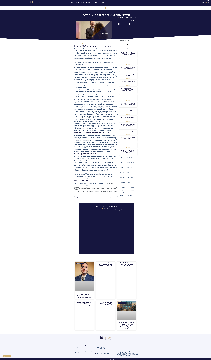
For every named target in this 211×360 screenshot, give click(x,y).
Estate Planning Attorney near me (93, 191)
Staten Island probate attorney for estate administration (128, 138)
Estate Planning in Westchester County (128, 180)
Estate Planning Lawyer (101, 191)
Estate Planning (78, 43)
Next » (109, 333)
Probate (85, 43)
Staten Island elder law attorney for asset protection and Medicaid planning (128, 151)
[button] (119, 24)
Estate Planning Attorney (84, 191)
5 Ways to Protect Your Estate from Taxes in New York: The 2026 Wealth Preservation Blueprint (128, 110)
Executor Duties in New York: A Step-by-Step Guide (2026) (128, 68)
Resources (88, 2)
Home (72, 2)
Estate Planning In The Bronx (126, 167)
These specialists (87, 118)
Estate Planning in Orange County (127, 190)
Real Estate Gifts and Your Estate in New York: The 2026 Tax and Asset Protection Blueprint (128, 96)
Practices (82, 2)
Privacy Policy (108, 359)
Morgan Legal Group (115, 359)
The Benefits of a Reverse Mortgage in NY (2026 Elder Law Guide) (128, 125)
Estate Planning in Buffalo (125, 172)
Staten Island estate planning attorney (128, 144)
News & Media (95, 2)
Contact (103, 2)
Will (75, 192)
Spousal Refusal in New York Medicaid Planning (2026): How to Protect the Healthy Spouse (128, 60)
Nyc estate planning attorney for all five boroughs (128, 132)
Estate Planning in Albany (125, 182)
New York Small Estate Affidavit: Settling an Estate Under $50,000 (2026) (128, 82)
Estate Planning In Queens (125, 169)
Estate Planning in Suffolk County (127, 185)
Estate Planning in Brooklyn (125, 164)
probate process (115, 191)
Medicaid (106, 191)
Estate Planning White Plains (126, 195)
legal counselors (111, 183)
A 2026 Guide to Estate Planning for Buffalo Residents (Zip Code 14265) (128, 104)
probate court (110, 191)
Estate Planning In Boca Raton (126, 192)
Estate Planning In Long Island (126, 159)
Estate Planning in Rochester (126, 175)
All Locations (121, 345)
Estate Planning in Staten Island (126, 177)
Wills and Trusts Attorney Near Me (82, 192)
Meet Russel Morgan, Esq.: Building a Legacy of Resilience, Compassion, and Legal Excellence (128, 53)
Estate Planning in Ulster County (127, 187)
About (77, 2)
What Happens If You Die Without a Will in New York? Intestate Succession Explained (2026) (128, 89)
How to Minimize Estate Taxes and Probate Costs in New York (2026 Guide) (128, 118)
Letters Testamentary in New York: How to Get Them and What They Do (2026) (128, 74)
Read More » (128, 57)
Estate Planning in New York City (127, 162)
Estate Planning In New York (126, 157)
